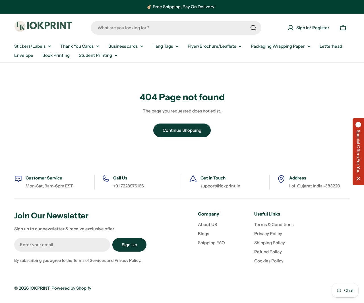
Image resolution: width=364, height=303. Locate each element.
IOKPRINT (39, 288)
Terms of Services (89, 260)
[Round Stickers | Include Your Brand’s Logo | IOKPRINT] (44, 27)
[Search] (253, 27)
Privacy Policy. (128, 260)
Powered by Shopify (71, 288)
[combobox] (176, 28)
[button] (358, 151)
